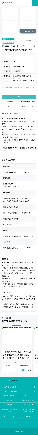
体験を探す (28, 3)
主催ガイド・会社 (28, 106)
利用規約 (9, 400)
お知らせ (9, 405)
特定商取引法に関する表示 (9, 410)
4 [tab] (18, 325)
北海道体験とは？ (9, 396)
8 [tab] (31, 325)
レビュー (10, 106)
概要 (19, 97)
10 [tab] (35, 325)
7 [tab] (29, 325)
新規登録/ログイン (28, 400)
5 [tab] (24, 325)
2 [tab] (11, 325)
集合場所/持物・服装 (28, 101)
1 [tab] (9, 325)
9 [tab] (33, 325)
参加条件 (10, 101)
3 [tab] (13, 325)
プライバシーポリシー (9, 416)
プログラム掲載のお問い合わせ (28, 410)
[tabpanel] (17, 350)
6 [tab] (27, 325)
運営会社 (28, 416)
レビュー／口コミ (28, 405)
